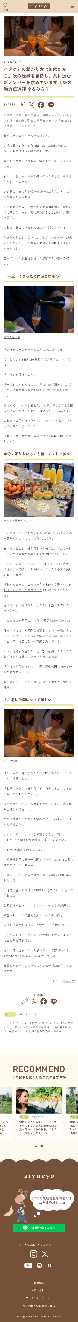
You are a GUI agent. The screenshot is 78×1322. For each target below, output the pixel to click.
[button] (36, 1146)
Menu (72, 6)
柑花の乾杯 (11, 760)
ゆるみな (68, 981)
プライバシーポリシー (39, 1298)
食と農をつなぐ (29, 1014)
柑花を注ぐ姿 (12, 337)
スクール (10, 1014)
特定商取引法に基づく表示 (39, 1306)
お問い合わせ (39, 1290)
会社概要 (39, 1282)
